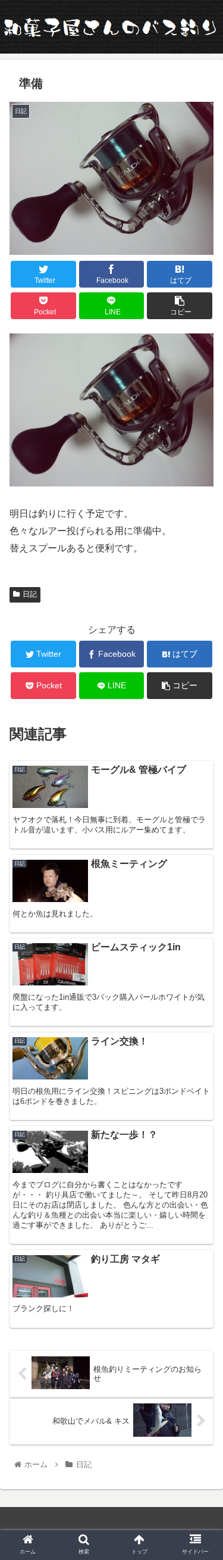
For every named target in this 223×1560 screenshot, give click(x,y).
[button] (199, 1178)
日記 (30, 594)
